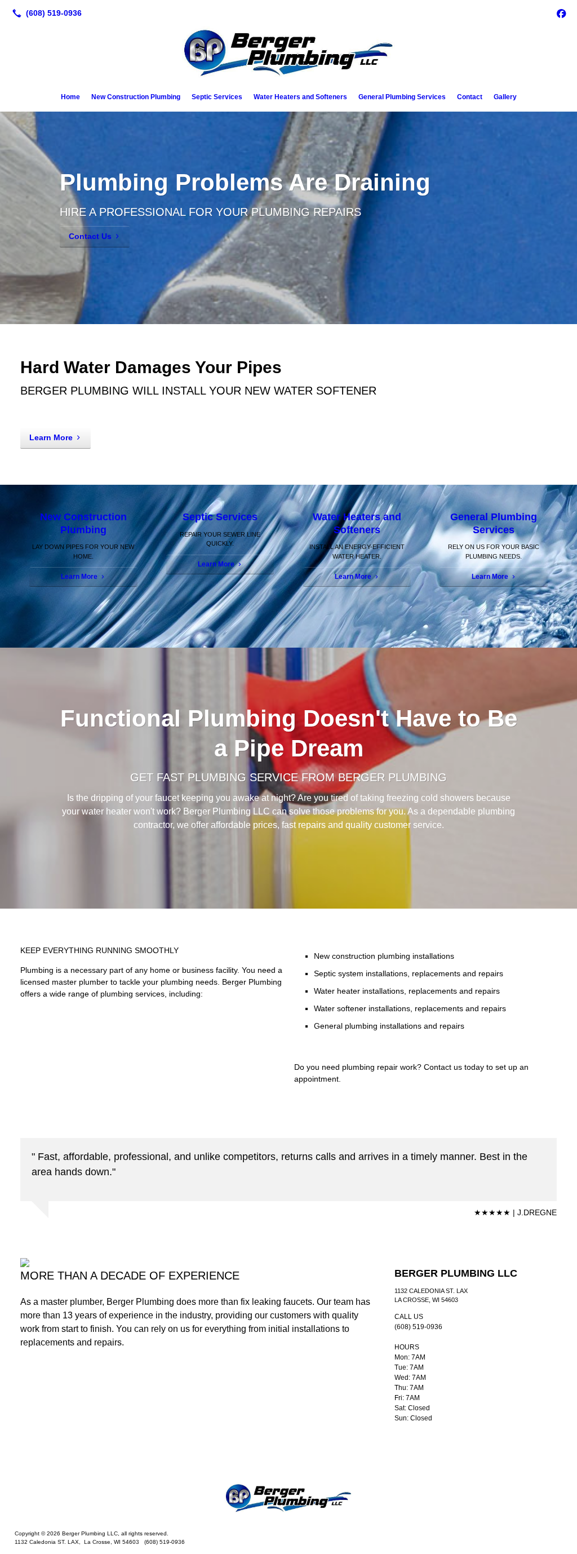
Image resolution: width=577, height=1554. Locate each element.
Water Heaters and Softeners (300, 97)
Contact (469, 97)
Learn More (51, 437)
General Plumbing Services (402, 97)
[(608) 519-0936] (45, 13)
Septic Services (217, 97)
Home (70, 97)
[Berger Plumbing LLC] (288, 1498)
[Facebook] (561, 13)
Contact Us (90, 236)
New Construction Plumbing (135, 97)
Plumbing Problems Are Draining (245, 182)
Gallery (505, 97)
